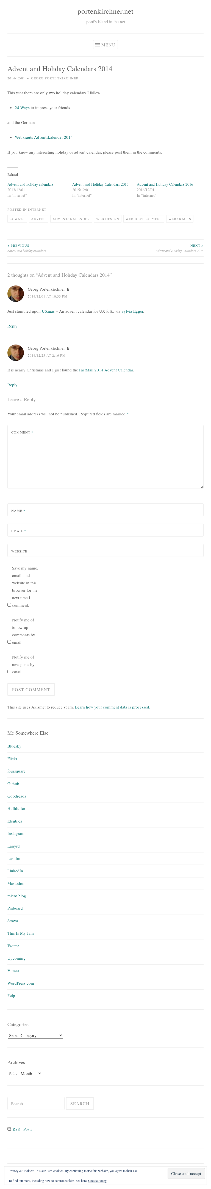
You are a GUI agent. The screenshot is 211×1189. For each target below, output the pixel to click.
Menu (108, 45)
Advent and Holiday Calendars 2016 (165, 184)
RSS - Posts (21, 1129)
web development (144, 218)
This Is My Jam (20, 933)
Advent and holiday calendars (30, 184)
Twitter (13, 945)
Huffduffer (16, 808)
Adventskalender (71, 218)
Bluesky (14, 746)
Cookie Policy (97, 1180)
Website (19, 551)
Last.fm (13, 858)
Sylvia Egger (132, 311)
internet (37, 209)
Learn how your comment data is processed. (112, 707)
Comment (22, 432)
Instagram (15, 833)
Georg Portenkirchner (55, 78)
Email (18, 531)
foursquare (16, 771)
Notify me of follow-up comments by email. (23, 631)
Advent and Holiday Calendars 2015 (100, 184)
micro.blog (16, 895)
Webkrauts (179, 218)
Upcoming (16, 958)
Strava (12, 920)
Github (13, 783)
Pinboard (15, 908)
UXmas (48, 311)
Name (18, 510)
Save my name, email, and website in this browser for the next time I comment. (25, 586)
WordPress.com (20, 983)
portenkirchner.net (105, 11)
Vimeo (13, 970)
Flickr (12, 758)
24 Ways (22, 107)
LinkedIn (15, 870)
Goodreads (16, 796)
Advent (38, 218)
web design (107, 218)
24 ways (17, 218)
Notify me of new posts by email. (23, 664)
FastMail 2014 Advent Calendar (106, 370)
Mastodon (15, 883)
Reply (12, 326)
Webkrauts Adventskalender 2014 (44, 137)
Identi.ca (14, 821)
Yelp (11, 995)
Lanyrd (13, 846)
